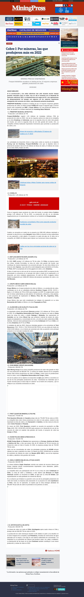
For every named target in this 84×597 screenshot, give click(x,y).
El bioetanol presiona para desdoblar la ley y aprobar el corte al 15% (68, 54)
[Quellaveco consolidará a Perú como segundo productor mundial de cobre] (32, 228)
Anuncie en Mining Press (17, 589)
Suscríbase (15, 588)
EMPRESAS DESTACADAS (32, 33)
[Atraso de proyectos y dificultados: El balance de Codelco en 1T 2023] (32, 137)
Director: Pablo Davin (33, 591)
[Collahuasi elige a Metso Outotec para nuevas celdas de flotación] (32, 188)
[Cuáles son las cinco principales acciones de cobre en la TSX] (32, 252)
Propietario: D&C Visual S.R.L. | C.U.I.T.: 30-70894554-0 (39, 587)
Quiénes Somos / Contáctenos (18, 587)
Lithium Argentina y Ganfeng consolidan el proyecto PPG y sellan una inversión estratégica (69, 77)
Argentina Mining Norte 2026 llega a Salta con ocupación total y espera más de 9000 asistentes (69, 65)
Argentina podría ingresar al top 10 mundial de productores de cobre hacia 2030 (69, 59)
